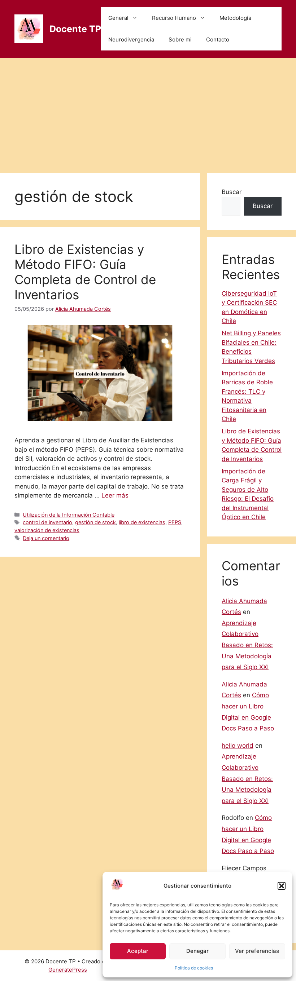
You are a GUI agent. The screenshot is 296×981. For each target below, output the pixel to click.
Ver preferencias (257, 950)
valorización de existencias (46, 530)
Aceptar (137, 950)
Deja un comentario (46, 538)
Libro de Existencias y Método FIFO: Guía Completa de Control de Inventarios (85, 272)
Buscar (231, 191)
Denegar (197, 950)
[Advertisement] (148, 111)
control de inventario (47, 522)
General (118, 17)
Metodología (235, 17)
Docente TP (75, 28)
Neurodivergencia (131, 39)
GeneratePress (67, 969)
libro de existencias (142, 522)
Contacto (217, 39)
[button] (281, 885)
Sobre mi (180, 39)
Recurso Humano (174, 17)
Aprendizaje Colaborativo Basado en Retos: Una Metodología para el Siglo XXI (247, 645)
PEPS (174, 522)
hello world (237, 745)
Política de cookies (194, 968)
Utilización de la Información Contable (68, 515)
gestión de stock (95, 522)
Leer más (115, 495)
